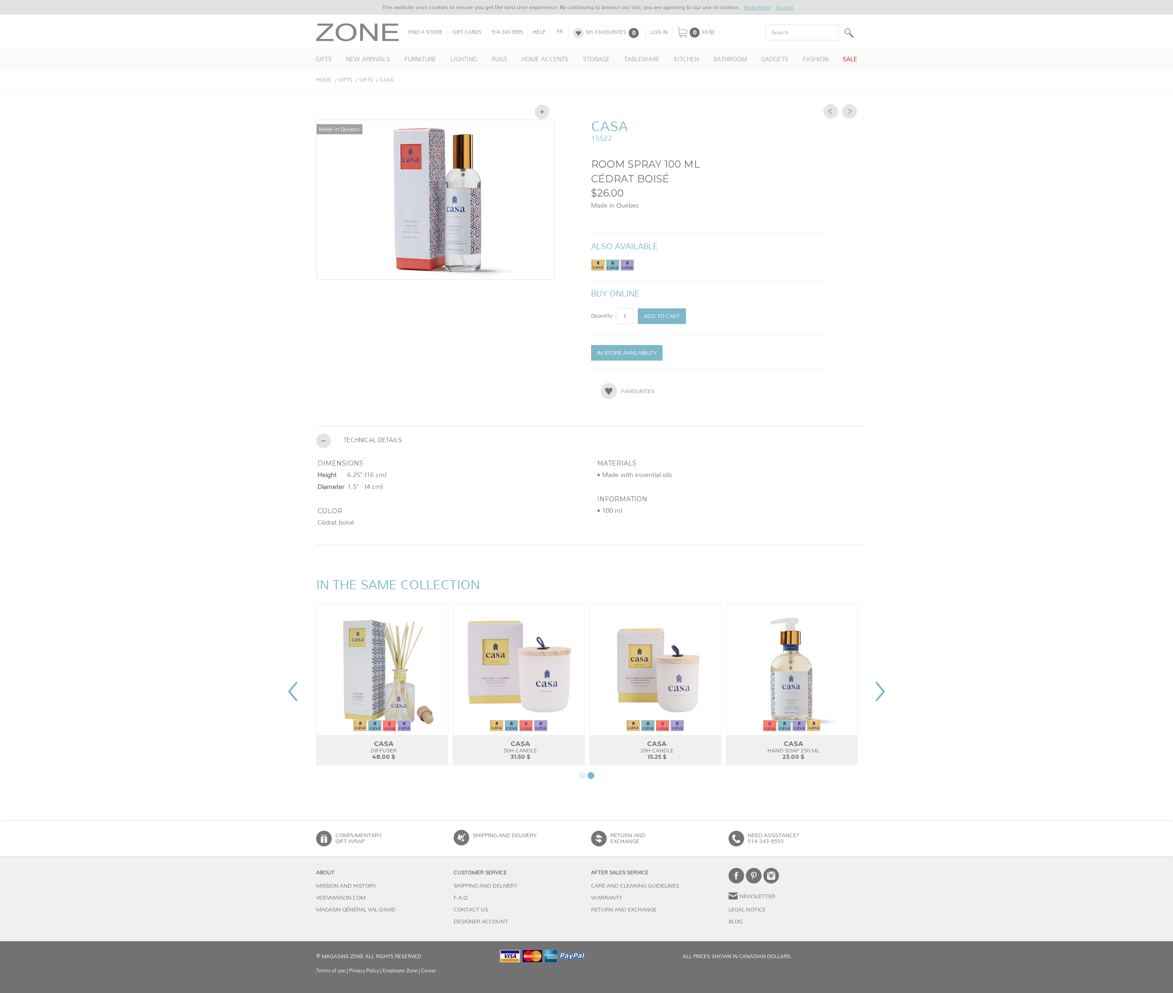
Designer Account (481, 921)
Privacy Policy (364, 970)
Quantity (602, 315)
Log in (659, 32)
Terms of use (330, 970)
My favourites (606, 32)
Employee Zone (400, 970)
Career (428, 970)
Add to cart (662, 316)
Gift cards (467, 32)
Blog (735, 921)
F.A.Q (460, 897)
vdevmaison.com (341, 897)
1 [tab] (582, 775)
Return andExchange (628, 838)
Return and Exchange (624, 909)
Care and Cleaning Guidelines (635, 886)
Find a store (425, 32)
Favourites (637, 391)
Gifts (366, 79)
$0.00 (708, 32)
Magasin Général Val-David (356, 909)
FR (560, 32)
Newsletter (757, 896)
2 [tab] (590, 775)
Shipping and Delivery (505, 835)
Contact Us (471, 909)
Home (324, 79)
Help (539, 32)
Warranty (606, 897)
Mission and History (346, 886)
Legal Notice (747, 909)
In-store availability (627, 353)
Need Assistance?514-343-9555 (773, 838)
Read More (757, 7)
